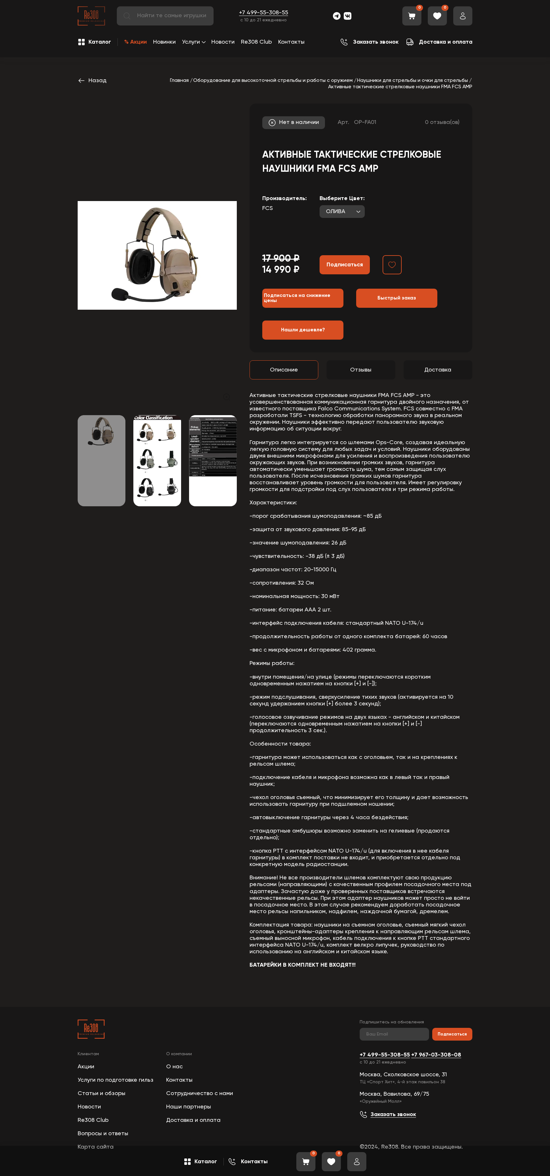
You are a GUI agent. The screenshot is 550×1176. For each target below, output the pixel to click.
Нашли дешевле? (303, 330)
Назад (97, 80)
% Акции (135, 42)
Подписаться (452, 1034)
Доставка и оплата (193, 1120)
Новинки (164, 42)
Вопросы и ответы (103, 1133)
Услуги (191, 42)
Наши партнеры (188, 1107)
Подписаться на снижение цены (297, 298)
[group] (157, 255)
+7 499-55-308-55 (263, 13)
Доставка (437, 370)
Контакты (291, 42)
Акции (86, 1067)
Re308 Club (256, 42)
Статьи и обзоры (101, 1093)
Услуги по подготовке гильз (115, 1080)
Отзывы (360, 370)
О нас (174, 1067)
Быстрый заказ (396, 298)
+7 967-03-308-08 (436, 1055)
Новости (223, 42)
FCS (267, 208)
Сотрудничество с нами (199, 1093)
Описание (284, 370)
